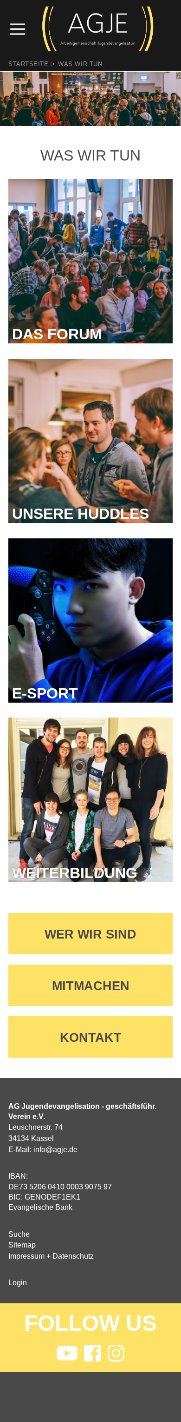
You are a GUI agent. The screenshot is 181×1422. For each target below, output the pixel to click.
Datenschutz (73, 1256)
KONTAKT (91, 1037)
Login (17, 1283)
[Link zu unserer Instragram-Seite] (116, 1354)
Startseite (28, 63)
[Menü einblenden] (22, 28)
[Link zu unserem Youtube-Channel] (67, 1354)
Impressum (26, 1256)
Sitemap (22, 1245)
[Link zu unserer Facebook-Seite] (92, 1354)
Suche (19, 1234)
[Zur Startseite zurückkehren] (97, 11)
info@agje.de (55, 1150)
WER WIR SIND (90, 934)
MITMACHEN (90, 986)
